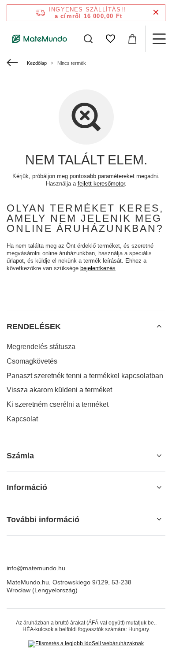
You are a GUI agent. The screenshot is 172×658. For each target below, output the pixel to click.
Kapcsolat (22, 419)
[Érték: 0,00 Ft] (132, 39)
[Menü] (159, 39)
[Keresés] (88, 39)
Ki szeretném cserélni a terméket (57, 404)
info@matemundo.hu (36, 568)
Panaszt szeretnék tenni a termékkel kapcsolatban (85, 375)
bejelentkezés (98, 268)
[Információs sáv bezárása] (155, 12)
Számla (20, 455)
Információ (27, 487)
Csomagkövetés (32, 361)
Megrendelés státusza (41, 346)
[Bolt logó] (40, 39)
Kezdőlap (37, 63)
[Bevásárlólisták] (110, 39)
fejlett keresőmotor (101, 183)
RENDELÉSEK (34, 326)
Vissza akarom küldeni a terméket (59, 390)
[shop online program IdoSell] (86, 643)
